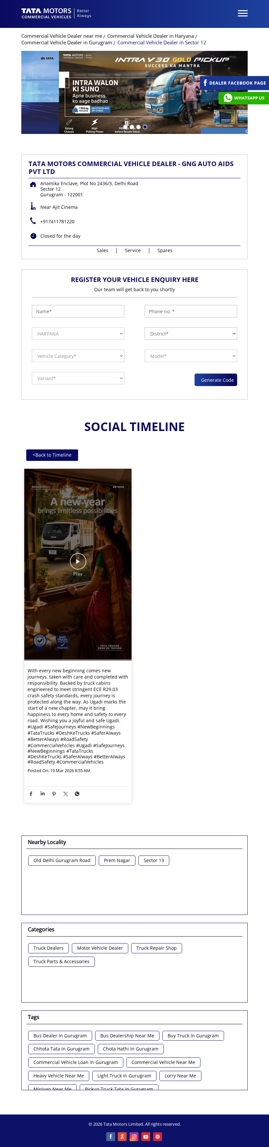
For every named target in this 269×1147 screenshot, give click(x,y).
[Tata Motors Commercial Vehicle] (56, 14)
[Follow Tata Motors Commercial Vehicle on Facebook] (111, 1137)
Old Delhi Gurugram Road (62, 860)
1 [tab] (124, 126)
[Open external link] (234, 88)
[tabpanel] (134, 92)
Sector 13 (154, 860)
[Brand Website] (158, 1137)
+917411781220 (57, 221)
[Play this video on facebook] (78, 564)
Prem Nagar (117, 860)
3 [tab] (137, 126)
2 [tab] (131, 126)
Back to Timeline (52, 455)
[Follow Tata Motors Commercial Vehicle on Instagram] (134, 1137)
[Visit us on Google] (123, 1137)
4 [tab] (144, 126)
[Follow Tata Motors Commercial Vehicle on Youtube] (146, 1137)
